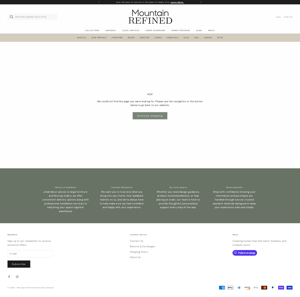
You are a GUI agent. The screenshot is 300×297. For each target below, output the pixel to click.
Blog (199, 30)
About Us (135, 257)
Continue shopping (150, 115)
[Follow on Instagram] (17, 276)
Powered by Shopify (44, 288)
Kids (196, 38)
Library (208, 38)
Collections (92, 30)
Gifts (220, 38)
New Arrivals (99, 38)
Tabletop (145, 38)
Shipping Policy (139, 251)
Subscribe (19, 264)
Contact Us (136, 241)
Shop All (82, 38)
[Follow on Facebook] (9, 276)
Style (187, 38)
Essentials (172, 38)
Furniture (117, 38)
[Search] (11, 17)
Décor (131, 38)
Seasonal (111, 30)
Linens (158, 38)
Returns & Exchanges (142, 246)
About (211, 30)
